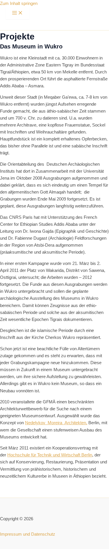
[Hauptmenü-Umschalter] (17, 13)
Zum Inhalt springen (18, 3)
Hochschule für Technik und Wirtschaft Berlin (49, 455)
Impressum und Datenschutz (27, 534)
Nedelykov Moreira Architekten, (56, 422)
